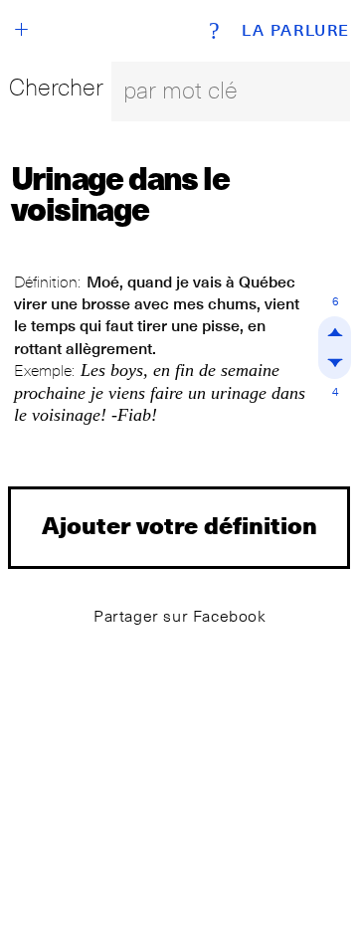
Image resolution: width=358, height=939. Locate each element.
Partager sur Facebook (180, 616)
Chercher (56, 87)
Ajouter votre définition (179, 524)
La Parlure (296, 31)
